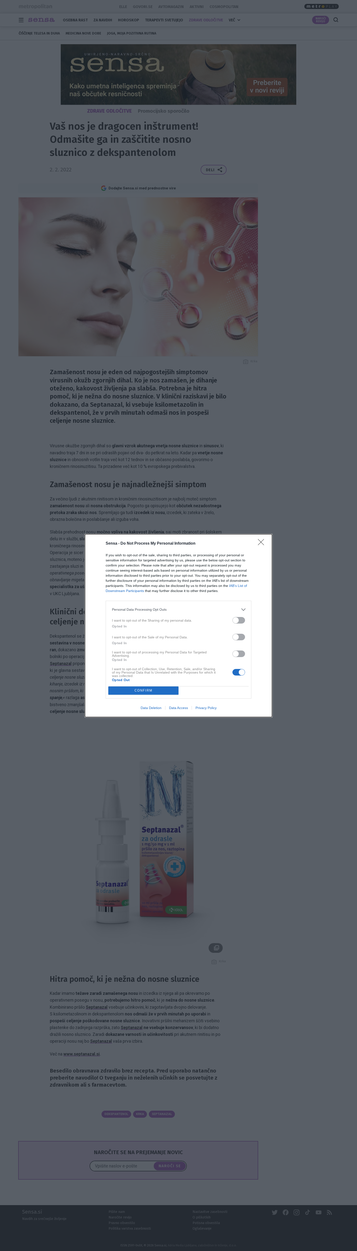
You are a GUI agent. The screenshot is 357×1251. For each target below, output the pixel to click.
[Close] (262, 543)
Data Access (178, 708)
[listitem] (178, 609)
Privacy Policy (206, 708)
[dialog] (178, 625)
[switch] (238, 620)
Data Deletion (151, 708)
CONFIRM (144, 690)
